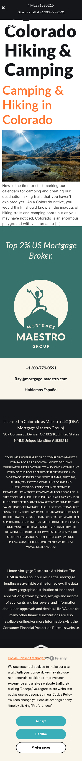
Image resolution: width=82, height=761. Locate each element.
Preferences (41, 747)
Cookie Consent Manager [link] (26, 658)
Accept (41, 721)
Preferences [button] (41, 705)
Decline (41, 734)
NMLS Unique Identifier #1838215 (41, 440)
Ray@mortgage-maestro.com (41, 378)
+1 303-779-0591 (52, 12)
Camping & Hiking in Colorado (33, 104)
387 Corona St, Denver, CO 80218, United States (41, 434)
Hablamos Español (41, 389)
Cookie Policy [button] (62, 694)
